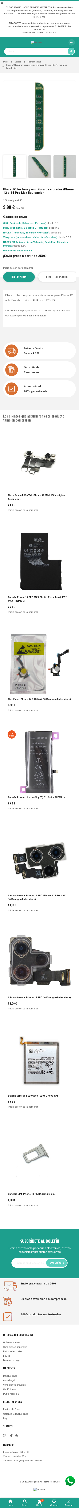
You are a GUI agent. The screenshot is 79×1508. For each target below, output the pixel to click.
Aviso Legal (9, 1380)
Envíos (6, 1356)
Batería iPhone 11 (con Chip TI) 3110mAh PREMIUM (37, 797)
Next (71, 166)
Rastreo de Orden (12, 1409)
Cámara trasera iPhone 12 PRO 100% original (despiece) (39, 997)
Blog (5, 1418)
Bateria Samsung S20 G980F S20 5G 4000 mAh (33, 1095)
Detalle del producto (58, 277)
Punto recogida (11, 1394)
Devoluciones (10, 1376)
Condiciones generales (15, 1347)
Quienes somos (11, 1342)
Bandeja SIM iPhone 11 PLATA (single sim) (31, 1194)
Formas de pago (11, 1360)
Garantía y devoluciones (15, 1414)
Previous (7, 166)
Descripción (19, 277)
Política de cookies (12, 1351)
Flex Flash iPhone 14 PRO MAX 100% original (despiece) (39, 699)
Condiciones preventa (14, 1384)
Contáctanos (9, 1389)
